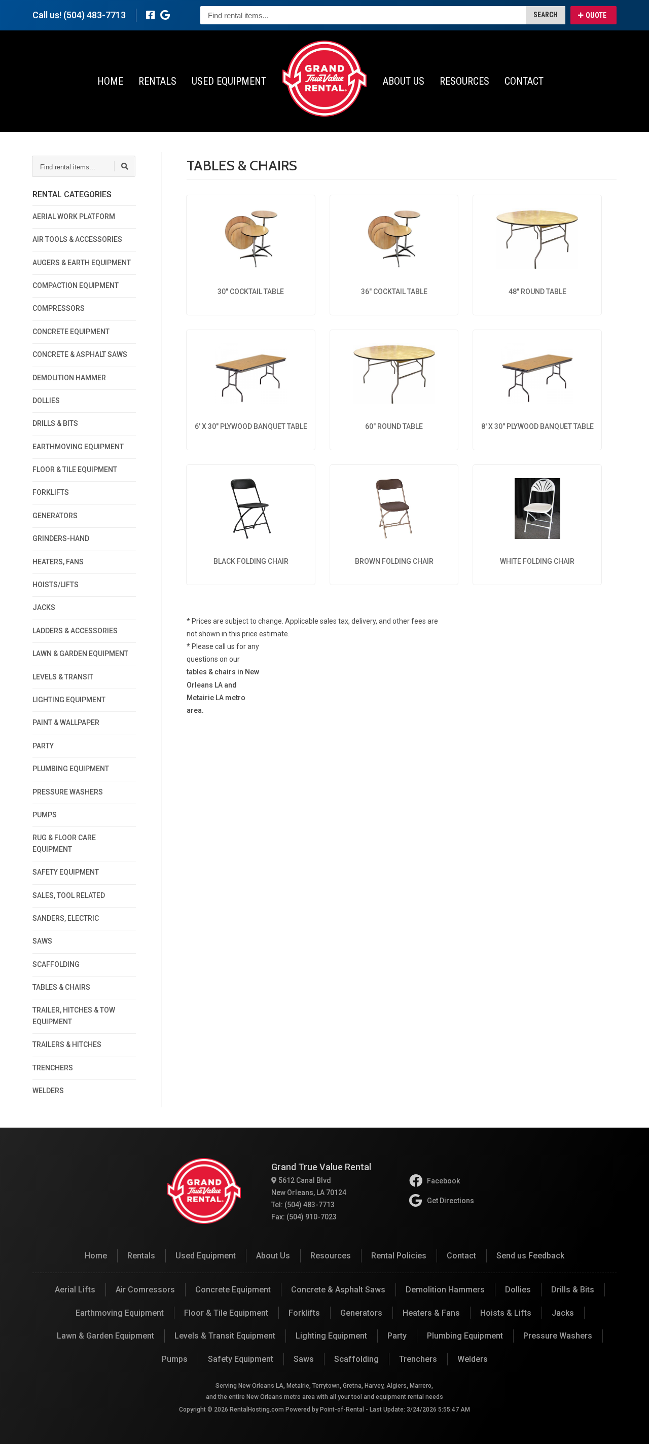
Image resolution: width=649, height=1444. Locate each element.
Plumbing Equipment (465, 1336)
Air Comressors (145, 1289)
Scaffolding (356, 1359)
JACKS (43, 607)
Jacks (563, 1313)
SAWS (42, 941)
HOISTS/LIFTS (55, 585)
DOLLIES (46, 400)
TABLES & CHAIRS (61, 987)
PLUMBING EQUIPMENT (70, 769)
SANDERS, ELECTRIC (65, 918)
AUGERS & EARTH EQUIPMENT (81, 263)
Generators (361, 1313)
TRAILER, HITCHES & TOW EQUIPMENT (73, 1015)
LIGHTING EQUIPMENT (68, 700)
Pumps (175, 1359)
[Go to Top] (630, 1426)
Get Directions (450, 1201)
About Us (403, 81)
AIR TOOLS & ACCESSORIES (77, 239)
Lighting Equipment (331, 1336)
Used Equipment (229, 81)
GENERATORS (55, 516)
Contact (524, 81)
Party (397, 1336)
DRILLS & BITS (55, 423)
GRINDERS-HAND (60, 538)
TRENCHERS (52, 1068)
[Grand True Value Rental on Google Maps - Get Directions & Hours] (165, 15)
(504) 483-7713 (94, 15)
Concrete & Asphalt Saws (338, 1289)
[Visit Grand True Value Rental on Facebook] (150, 15)
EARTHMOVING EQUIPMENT (78, 447)
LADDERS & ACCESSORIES (75, 631)
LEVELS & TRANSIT (62, 677)
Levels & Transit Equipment (224, 1336)
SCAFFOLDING (56, 964)
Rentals (157, 81)
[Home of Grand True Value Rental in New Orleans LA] (324, 79)
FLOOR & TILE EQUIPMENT (74, 469)
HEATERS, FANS (58, 562)
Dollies (518, 1289)
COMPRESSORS (58, 308)
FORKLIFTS (50, 492)
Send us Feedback (530, 1255)
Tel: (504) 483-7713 (303, 1205)
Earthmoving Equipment (120, 1313)
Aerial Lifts (75, 1289)
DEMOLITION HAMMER (69, 378)
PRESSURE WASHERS (67, 792)
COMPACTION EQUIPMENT (75, 285)
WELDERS (48, 1091)
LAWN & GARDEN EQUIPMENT (80, 653)
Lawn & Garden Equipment (105, 1336)
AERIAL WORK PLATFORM (73, 216)
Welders (472, 1359)
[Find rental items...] (125, 166)
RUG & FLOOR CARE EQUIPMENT (64, 843)
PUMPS (44, 815)
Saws (304, 1359)
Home (110, 81)
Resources (464, 81)
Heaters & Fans (431, 1313)
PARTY (43, 746)
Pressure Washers (557, 1336)
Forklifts (304, 1313)
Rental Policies (398, 1255)
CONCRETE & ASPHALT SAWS (79, 354)
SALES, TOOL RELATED (68, 895)
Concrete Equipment (233, 1289)
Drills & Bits (572, 1289)
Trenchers (418, 1359)
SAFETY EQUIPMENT (65, 872)
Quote (596, 15)
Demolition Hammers (445, 1289)
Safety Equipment (240, 1359)
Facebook (443, 1181)
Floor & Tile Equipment (226, 1313)
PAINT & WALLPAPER (65, 722)
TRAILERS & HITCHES (66, 1044)
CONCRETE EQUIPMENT (71, 332)
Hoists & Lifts (505, 1313)
